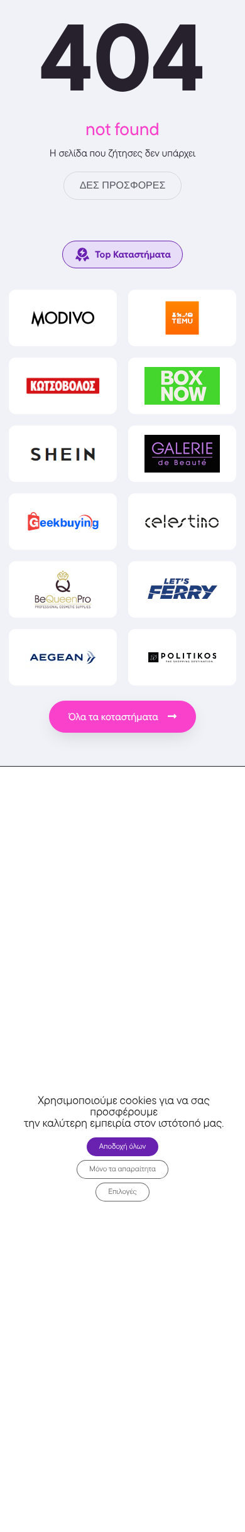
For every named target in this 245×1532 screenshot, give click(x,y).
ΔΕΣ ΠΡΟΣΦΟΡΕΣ (123, 185)
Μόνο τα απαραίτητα (122, 1169)
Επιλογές (122, 1191)
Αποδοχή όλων (122, 1146)
